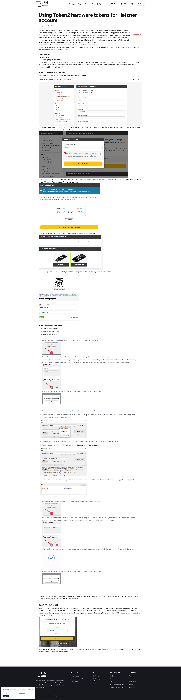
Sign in (100, 4)
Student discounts (117, 684)
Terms (131, 684)
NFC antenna (108, 360)
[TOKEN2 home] (42, 4)
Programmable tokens (78, 679)
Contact (131, 679)
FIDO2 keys (74, 681)
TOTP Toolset (95, 676)
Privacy (131, 687)
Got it (5, 696)
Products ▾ (72, 4)
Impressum (132, 681)
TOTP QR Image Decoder (95, 680)
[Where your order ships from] (132, 4)
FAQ (111, 681)
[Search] (106, 4)
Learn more (22, 693)
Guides (87, 4)
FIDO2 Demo (94, 684)
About (131, 676)
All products (75, 676)
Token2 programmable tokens (69, 45)
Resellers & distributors (117, 687)
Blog (93, 4)
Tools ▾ (80, 4)
